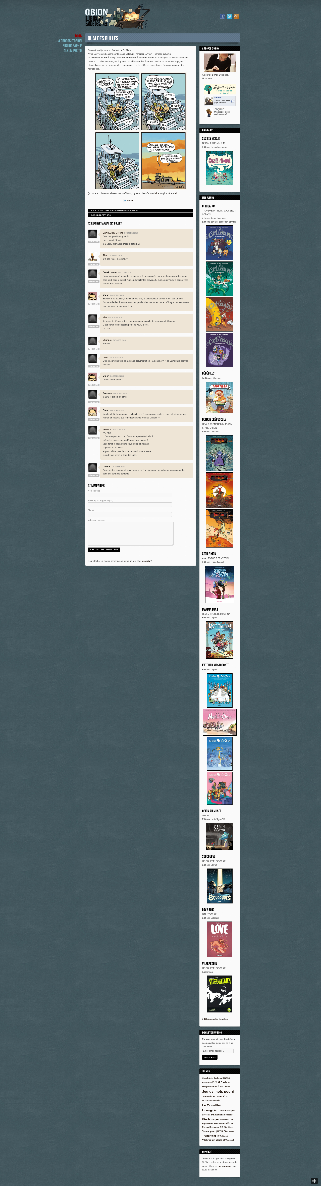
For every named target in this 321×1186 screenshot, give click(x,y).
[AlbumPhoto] (72, 50)
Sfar (226, 1127)
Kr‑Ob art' (217, 1097)
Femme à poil (216, 1087)
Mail (100, 500)
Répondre (93, 242)
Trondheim (209, 1135)
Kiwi (105, 317)
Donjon (206, 1086)
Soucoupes (208, 1131)
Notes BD (134, 210)
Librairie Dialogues (227, 1110)
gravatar (146, 561)
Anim (210, 1078)
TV (218, 1136)
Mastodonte (218, 1114)
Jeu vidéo (207, 1097)
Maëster (229, 1115)
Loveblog (206, 1115)
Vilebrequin (208, 1140)
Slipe (230, 1127)
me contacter (224, 1166)
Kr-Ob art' (101, 215)
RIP (221, 1127)
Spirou (219, 1131)
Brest (216, 1082)
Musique (213, 1119)
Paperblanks (207, 1123)
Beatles (226, 1078)
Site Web (92, 510)
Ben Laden (207, 1083)
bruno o (107, 429)
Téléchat (224, 1136)
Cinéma (225, 1082)
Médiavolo (224, 1119)
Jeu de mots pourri (218, 1092)
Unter (105, 357)
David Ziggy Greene (113, 233)
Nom (94, 491)
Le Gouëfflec (212, 1105)
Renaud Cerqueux (210, 1127)
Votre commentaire (96, 520)
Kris (225, 1096)
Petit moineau (220, 1123)
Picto (230, 1123)
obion (121, 210)
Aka (105, 255)
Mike (204, 1119)
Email (130, 200)
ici (155, 193)
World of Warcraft (225, 1140)
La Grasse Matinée (211, 1101)
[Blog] (78, 35)
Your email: (207, 1046)
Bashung (218, 1078)
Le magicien (210, 1110)
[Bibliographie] (72, 45)
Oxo (231, 1119)
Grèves (227, 1087)
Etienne (107, 340)
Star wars (229, 1131)
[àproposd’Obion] (70, 40)
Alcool (205, 1078)
